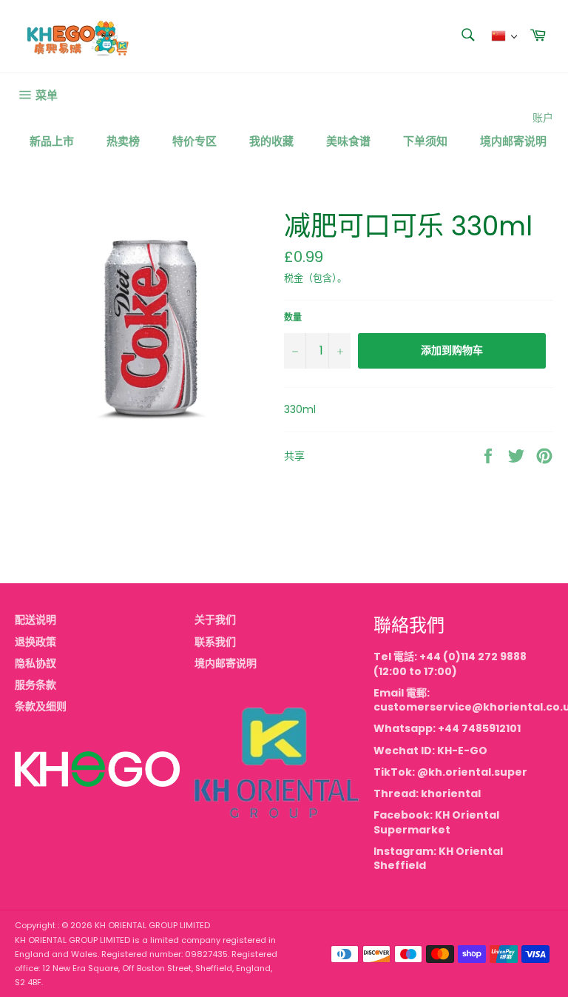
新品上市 (52, 141)
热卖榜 (123, 141)
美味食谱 (348, 141)
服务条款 (35, 684)
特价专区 (194, 141)
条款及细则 (41, 706)
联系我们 (215, 641)
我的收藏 (271, 141)
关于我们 (215, 619)
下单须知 (425, 141)
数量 (293, 317)
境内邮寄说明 (513, 141)
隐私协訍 (35, 663)
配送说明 (35, 619)
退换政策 (35, 641)
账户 (542, 117)
